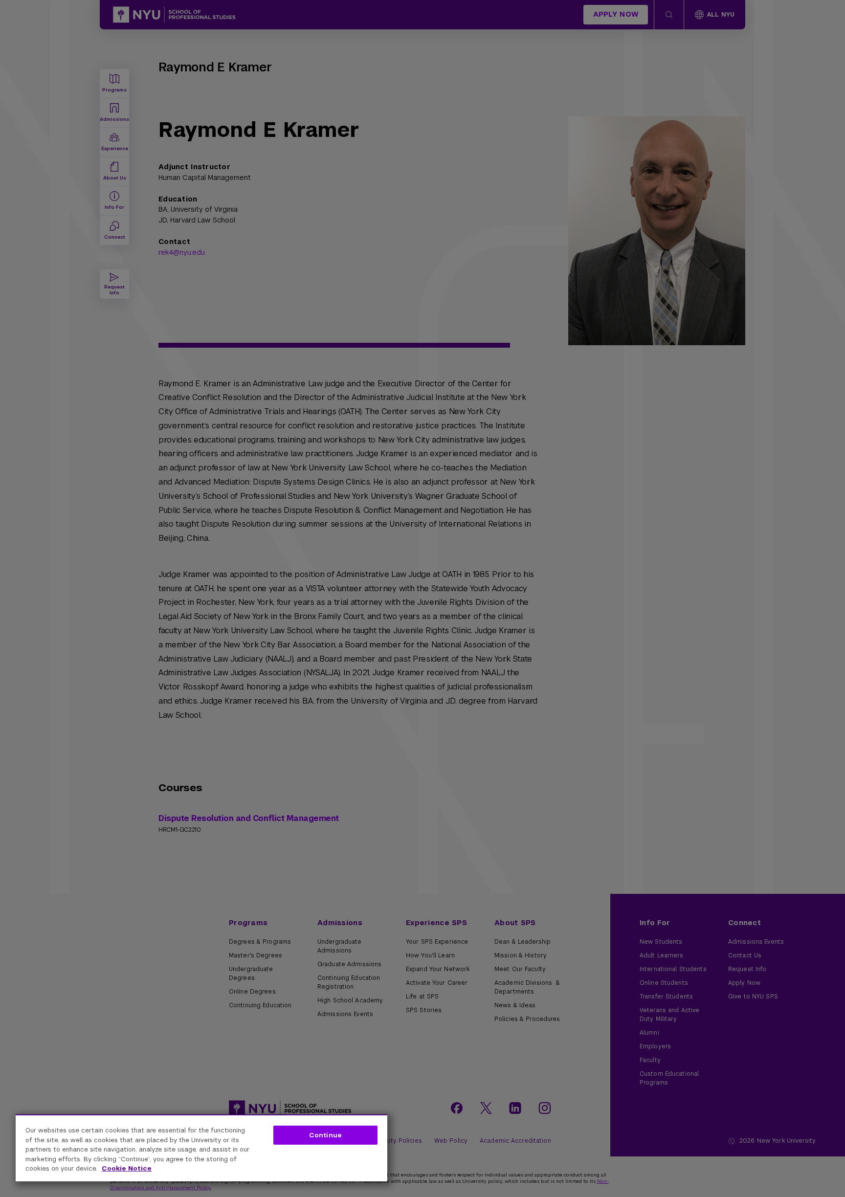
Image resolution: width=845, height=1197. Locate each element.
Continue (325, 1135)
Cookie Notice (127, 1168)
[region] (201, 1147)
